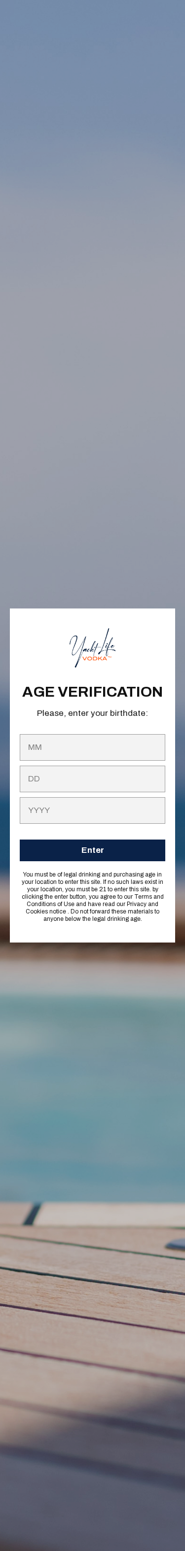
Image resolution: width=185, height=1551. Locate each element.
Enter (92, 850)
